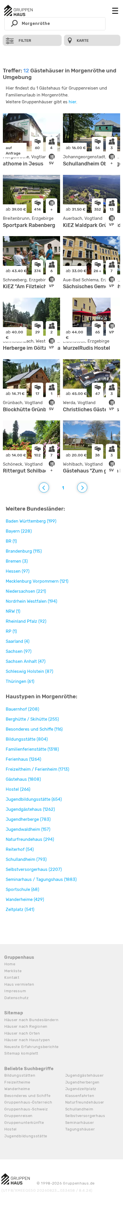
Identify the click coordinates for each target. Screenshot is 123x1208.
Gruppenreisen (18, 1116)
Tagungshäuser (80, 1129)
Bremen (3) (17, 561)
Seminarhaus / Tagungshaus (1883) (41, 879)
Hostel (10, 1129)
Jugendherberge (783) (28, 819)
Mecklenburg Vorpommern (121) (37, 581)
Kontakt (11, 977)
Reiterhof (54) (20, 849)
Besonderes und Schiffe (27, 1096)
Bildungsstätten (19, 1075)
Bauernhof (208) (22, 709)
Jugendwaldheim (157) (28, 829)
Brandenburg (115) (24, 551)
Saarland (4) (17, 641)
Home (9, 964)
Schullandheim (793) (26, 859)
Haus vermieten (19, 984)
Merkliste (12, 971)
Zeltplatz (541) (20, 909)
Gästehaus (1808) (23, 779)
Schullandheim (79, 1109)
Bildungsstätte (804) (27, 739)
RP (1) (11, 631)
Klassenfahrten (79, 1096)
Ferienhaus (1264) (23, 759)
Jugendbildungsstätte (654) (34, 799)
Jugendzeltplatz (81, 1089)
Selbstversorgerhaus (85, 1116)
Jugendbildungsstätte (25, 1136)
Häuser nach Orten (22, 1033)
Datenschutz (16, 998)
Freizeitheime (17, 1082)
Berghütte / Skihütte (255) (32, 719)
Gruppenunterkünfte (24, 1122)
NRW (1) (13, 611)
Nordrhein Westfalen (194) (31, 601)
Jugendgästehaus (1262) (30, 809)
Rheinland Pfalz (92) (26, 621)
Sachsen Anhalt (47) (25, 661)
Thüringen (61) (20, 681)
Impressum (15, 991)
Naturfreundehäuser (84, 1102)
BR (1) (11, 541)
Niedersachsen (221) (26, 591)
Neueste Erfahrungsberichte (31, 1047)
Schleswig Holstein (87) (29, 671)
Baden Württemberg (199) (31, 521)
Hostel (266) (18, 789)
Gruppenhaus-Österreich (28, 1102)
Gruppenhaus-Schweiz (26, 1109)
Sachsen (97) (18, 651)
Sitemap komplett (21, 1053)
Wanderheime (17, 1089)
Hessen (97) (17, 571)
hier (72, 101)
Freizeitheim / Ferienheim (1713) (37, 769)
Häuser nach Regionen (25, 1026)
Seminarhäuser (79, 1122)
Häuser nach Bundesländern (31, 1020)
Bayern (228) (19, 531)
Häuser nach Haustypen (27, 1040)
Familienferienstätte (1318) (32, 749)
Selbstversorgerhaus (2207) (34, 869)
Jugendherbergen (82, 1082)
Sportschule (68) (22, 889)
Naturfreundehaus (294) (30, 839)
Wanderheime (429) (25, 899)
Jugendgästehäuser (84, 1075)
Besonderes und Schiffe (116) (34, 729)
